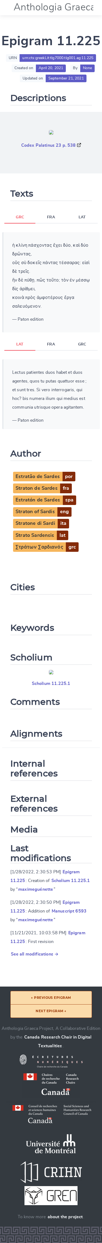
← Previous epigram (51, 998)
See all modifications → (35, 954)
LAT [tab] (82, 217)
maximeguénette (35, 889)
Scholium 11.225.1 (51, 683)
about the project (65, 1217)
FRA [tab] (51, 217)
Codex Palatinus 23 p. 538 (48, 145)
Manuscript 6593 (69, 911)
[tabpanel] (51, 282)
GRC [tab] (20, 217)
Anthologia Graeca (55, 7)
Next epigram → (51, 1011)
